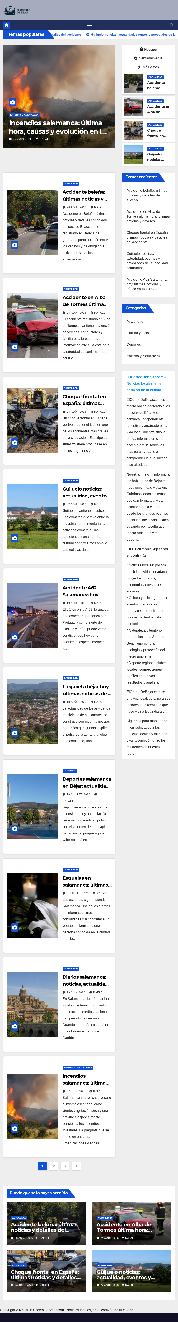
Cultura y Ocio (138, 333)
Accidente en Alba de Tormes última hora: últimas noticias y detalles (148, 216)
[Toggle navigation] (89, 25)
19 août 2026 (77, 603)
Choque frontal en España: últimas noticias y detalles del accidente (148, 237)
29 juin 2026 (76, 992)
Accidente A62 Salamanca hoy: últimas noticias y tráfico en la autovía (147, 284)
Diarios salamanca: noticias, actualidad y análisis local (87, 984)
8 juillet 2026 (78, 893)
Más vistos (150, 67)
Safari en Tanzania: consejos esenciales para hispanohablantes (55, 131)
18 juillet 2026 (79, 794)
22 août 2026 (77, 504)
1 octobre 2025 (26, 139)
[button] (171, 25)
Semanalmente (150, 58)
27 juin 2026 (76, 1091)
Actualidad (155, 77)
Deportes (70, 770)
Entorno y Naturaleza (24, 115)
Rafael (51, 139)
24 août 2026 (77, 312)
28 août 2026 (77, 207)
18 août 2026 (77, 702)
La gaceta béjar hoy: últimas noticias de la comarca (87, 694)
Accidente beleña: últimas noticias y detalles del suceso (85, 199)
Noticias (150, 49)
